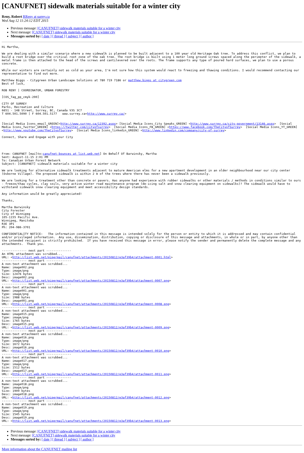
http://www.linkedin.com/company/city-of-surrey (183, 130)
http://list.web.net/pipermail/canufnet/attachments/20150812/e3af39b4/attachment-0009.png (90, 327)
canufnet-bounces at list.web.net (71, 153)
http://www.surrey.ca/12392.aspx (88, 123)
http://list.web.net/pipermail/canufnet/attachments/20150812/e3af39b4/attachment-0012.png (90, 397)
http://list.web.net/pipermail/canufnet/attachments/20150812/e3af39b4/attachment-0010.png (90, 350)
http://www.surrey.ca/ (106, 113)
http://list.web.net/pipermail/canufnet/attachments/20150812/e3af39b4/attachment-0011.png (90, 374)
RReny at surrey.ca (36, 16)
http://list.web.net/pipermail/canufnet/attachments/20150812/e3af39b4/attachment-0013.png (90, 421)
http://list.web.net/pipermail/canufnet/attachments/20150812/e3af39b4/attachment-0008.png (90, 304)
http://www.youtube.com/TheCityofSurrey (37, 130)
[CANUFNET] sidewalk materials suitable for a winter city (79, 28)
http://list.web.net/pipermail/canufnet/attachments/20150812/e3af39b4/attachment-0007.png (90, 280)
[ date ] (46, 36)
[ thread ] (58, 36)
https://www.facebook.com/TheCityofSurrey (204, 127)
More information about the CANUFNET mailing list (39, 449)
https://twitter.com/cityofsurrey (80, 127)
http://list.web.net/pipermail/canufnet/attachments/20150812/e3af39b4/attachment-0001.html (91, 257)
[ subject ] (73, 36)
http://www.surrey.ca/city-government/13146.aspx (232, 123)
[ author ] (87, 36)
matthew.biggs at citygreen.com (155, 80)
